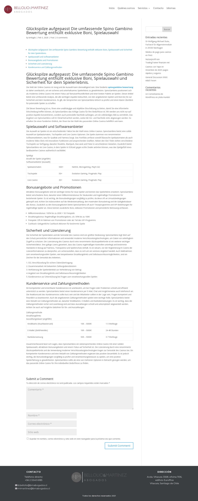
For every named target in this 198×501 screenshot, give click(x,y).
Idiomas (171, 8)
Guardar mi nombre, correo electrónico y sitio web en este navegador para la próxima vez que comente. (75, 438)
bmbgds (32, 37)
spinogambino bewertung (120, 87)
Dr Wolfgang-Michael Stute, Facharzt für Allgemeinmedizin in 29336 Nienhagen (158, 44)
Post (52, 37)
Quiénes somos (126, 8)
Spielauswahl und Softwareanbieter (43, 56)
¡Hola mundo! (164, 97)
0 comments (62, 37)
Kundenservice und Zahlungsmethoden (45, 67)
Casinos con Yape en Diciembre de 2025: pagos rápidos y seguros (156, 69)
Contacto (158, 8)
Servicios (142, 8)
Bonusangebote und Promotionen (43, 60)
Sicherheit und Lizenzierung (40, 63)
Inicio (112, 8)
